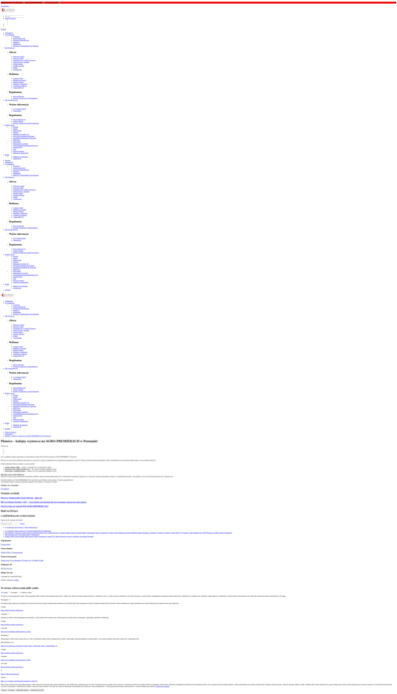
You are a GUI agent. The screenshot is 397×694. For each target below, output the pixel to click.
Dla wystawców (18, 96)
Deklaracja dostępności (20, 153)
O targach (16, 37)
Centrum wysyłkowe (20, 86)
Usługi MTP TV (18, 88)
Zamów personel (18, 66)
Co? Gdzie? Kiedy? (19, 109)
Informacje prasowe (66, 536)
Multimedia (17, 44)
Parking (15, 132)
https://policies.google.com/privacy (12, 610)
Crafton (16, 580)
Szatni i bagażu (18, 121)
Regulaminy (228, 533)
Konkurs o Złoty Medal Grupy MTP (194, 533)
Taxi (14, 149)
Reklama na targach (19, 80)
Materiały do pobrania (20, 157)
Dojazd (15, 127)
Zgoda (5, 592)
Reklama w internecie (20, 84)
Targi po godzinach (101, 533)
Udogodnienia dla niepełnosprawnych (25, 145)
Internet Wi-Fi (17, 147)
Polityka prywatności (162, 686)
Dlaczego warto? (18, 56)
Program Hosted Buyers (21, 40)
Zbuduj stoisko (18, 64)
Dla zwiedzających (19, 119)
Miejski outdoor (18, 82)
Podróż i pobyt (10, 125)
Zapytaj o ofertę (18, 58)
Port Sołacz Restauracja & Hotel (23, 136)
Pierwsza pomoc (18, 151)
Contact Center (18, 78)
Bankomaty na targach (20, 144)
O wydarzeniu (9, 35)
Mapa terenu (17, 131)
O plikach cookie (26, 592)
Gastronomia (17, 69)
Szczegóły (14, 592)
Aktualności (9, 33)
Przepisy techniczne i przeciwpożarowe (26, 123)
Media (7, 155)
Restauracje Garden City (21, 134)
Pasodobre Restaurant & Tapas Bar (24, 138)
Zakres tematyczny (19, 38)
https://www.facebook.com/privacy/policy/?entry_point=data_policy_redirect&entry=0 (29, 646)
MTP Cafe (16, 140)
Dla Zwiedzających (11, 100)
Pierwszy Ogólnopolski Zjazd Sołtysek (26, 46)
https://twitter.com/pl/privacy (10, 674)
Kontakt (7, 160)
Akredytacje (17, 158)
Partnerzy (16, 42)
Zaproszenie (17, 111)
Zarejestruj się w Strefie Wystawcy (24, 60)
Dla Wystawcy (10, 48)
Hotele (15, 68)
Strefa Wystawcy (10, 18)
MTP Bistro (17, 142)
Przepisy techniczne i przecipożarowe (25, 98)
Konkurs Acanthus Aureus (215, 533)
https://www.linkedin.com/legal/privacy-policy (16, 631)
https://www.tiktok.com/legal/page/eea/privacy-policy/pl (19, 681)
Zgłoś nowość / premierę (21, 62)
